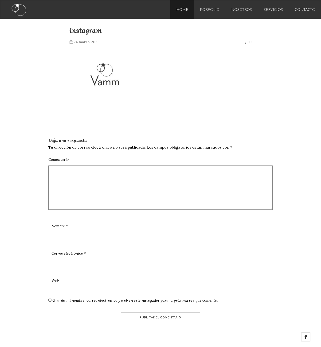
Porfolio (209, 9)
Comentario (58, 159)
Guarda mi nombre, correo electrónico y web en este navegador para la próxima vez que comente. (135, 300)
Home (182, 9)
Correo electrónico (68, 253)
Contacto (305, 9)
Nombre (59, 226)
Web (55, 280)
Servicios (273, 9)
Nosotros (241, 9)
